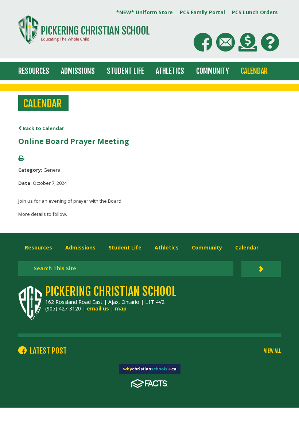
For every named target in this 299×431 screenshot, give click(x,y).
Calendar (254, 71)
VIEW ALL (272, 351)
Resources (33, 71)
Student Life (125, 71)
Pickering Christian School (110, 291)
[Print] (21, 158)
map (121, 308)
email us (98, 308)
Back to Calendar (43, 128)
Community (212, 71)
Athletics (170, 71)
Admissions (78, 71)
